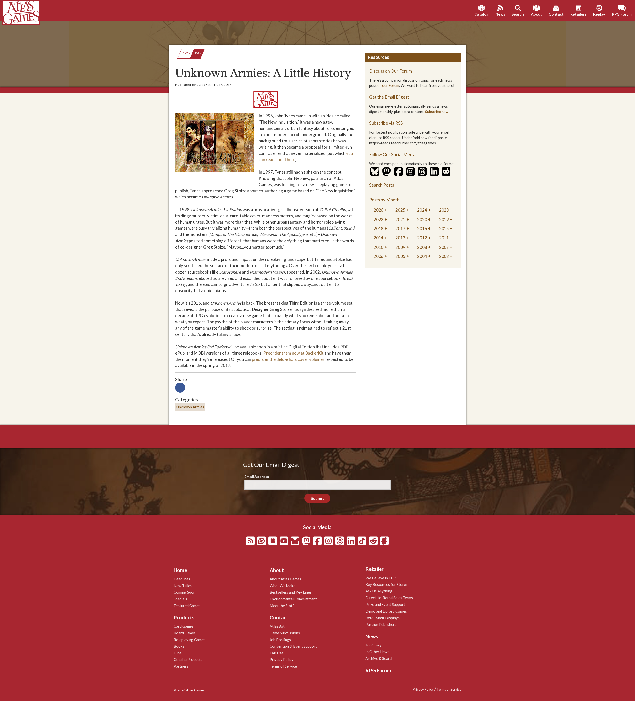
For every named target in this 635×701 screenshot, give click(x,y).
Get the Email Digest (389, 97)
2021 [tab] (400, 219)
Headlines (182, 579)
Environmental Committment (293, 599)
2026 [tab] (378, 210)
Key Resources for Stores (386, 584)
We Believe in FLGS (381, 578)
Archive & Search (379, 658)
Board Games (185, 633)
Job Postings (280, 639)
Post (198, 52)
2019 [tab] (444, 219)
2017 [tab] (400, 228)
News (186, 52)
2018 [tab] (378, 228)
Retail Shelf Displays (382, 618)
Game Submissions (285, 633)
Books (179, 646)
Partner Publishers (380, 624)
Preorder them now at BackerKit (293, 353)
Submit (317, 498)
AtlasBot (277, 626)
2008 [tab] (422, 247)
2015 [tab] (444, 228)
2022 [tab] (378, 219)
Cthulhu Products (188, 659)
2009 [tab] (400, 247)
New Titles (183, 585)
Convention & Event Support (293, 646)
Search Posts (381, 185)
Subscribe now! (437, 112)
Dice (177, 653)
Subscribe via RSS (386, 123)
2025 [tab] (400, 210)
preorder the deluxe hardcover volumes (288, 359)
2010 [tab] (378, 247)
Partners (181, 666)
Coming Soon (184, 592)
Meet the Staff (282, 605)
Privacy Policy (281, 659)
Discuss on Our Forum (390, 71)
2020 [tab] (422, 219)
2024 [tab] (422, 210)
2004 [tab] (422, 256)
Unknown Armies (190, 407)
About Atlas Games (285, 579)
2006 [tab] (378, 256)
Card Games (183, 626)
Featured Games (187, 605)
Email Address (256, 476)
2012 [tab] (422, 237)
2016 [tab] (422, 228)
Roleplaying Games (189, 639)
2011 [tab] (444, 237)
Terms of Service (283, 666)
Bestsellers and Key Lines (291, 592)
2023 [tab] (444, 210)
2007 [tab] (444, 247)
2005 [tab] (400, 256)
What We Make (282, 585)
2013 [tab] (400, 237)
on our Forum (388, 86)
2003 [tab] (444, 256)
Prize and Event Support (385, 604)
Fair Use (276, 653)
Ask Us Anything (378, 591)
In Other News (377, 651)
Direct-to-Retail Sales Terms (389, 597)
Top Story (373, 645)
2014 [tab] (378, 237)
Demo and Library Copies (386, 611)
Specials (180, 599)
